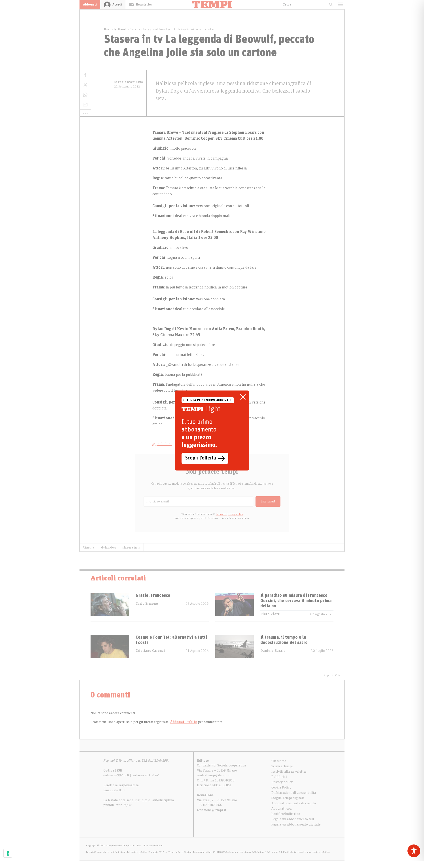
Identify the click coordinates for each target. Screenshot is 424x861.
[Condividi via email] (85, 105)
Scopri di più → (332, 675)
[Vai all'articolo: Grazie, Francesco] (110, 607)
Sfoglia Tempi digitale (288, 798)
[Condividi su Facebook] (85, 75)
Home (107, 29)
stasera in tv (131, 547)
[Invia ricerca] (331, 4)
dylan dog (108, 547)
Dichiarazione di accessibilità (293, 792)
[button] (85, 113)
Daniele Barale (273, 651)
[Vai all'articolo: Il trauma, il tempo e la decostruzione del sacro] (234, 649)
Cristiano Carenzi (150, 651)
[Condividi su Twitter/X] (85, 85)
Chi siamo (278, 761)
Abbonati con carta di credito (293, 803)
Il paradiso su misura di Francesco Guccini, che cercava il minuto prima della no (295, 600)
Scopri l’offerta (200, 458)
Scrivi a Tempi (282, 766)
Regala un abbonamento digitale (295, 824)
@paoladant (162, 444)
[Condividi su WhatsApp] (85, 95)
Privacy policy (282, 782)
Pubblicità (279, 777)
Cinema (88, 547)
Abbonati (90, 4)
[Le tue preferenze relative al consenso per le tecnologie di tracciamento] (8, 853)
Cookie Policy (281, 787)
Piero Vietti (270, 614)
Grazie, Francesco (153, 595)
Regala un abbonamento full (292, 819)
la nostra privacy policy (229, 514)
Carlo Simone (147, 603)
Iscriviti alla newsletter (289, 771)
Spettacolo (120, 29)
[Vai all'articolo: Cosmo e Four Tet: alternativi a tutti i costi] (110, 649)
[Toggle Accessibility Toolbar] (414, 851)
